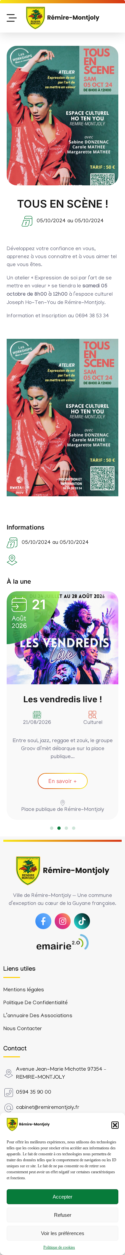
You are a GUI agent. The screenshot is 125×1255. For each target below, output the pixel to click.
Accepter (62, 1197)
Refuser (62, 1215)
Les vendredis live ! (62, 699)
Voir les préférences (62, 1233)
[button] (115, 1125)
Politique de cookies (59, 1247)
